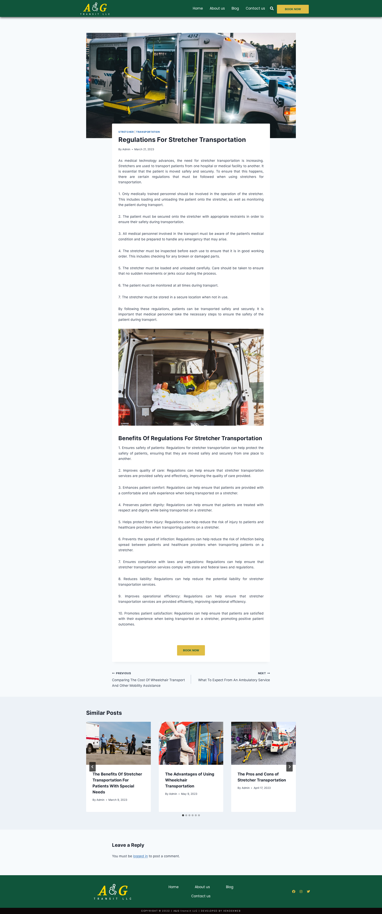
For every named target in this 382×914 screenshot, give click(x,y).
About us (217, 8)
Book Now (191, 650)
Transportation (148, 131)
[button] (271, 8)
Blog (235, 8)
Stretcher (126, 131)
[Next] (289, 767)
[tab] (183, 815)
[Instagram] (301, 891)
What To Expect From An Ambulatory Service (234, 677)
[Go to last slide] (92, 767)
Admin (126, 149)
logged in (140, 856)
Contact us (255, 8)
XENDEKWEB (232, 910)
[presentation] (118, 743)
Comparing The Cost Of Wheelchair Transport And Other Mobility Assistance (148, 680)
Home (198, 8)
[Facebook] (293, 891)
